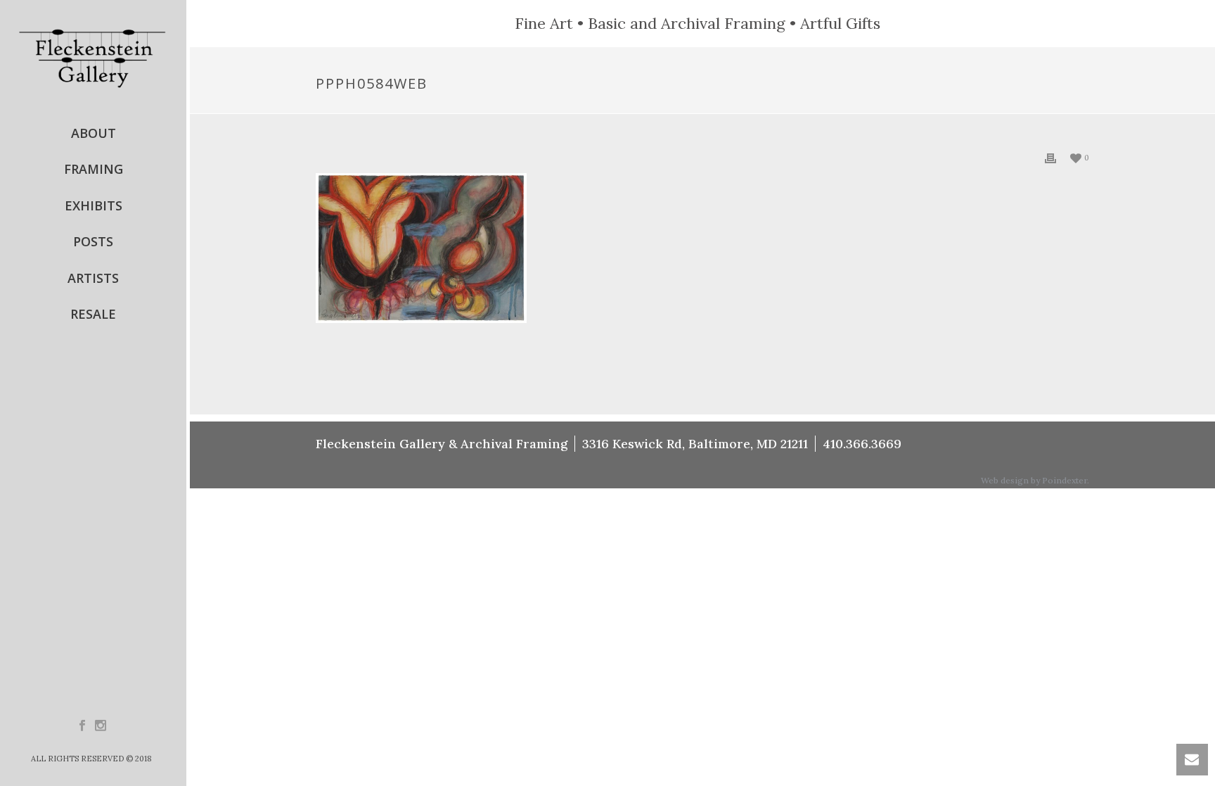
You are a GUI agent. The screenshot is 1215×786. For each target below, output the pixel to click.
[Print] (1050, 157)
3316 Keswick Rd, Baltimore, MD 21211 (695, 444)
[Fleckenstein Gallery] (93, 58)
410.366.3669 (862, 444)
